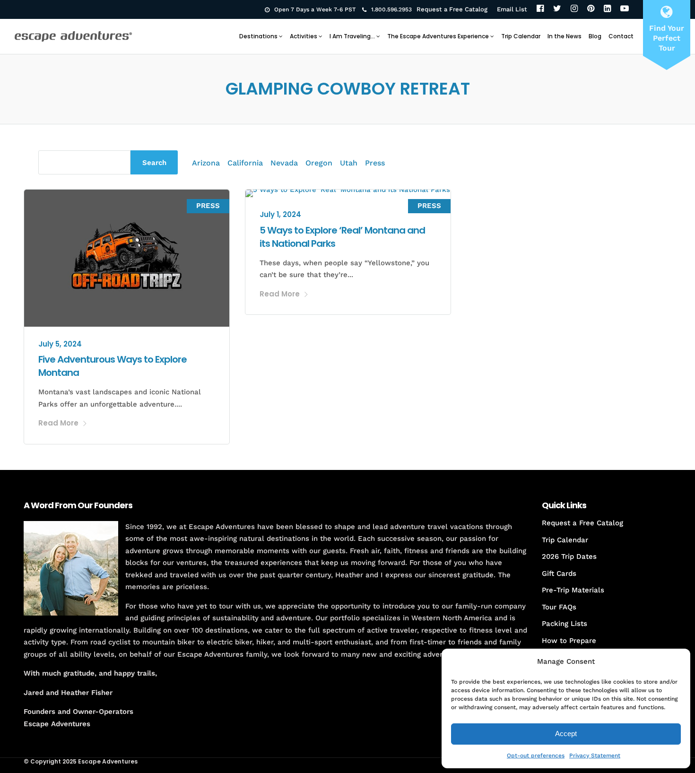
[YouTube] (624, 9)
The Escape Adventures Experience (438, 36)
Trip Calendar (520, 36)
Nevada (284, 162)
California (245, 162)
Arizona (206, 162)
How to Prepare (569, 640)
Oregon (318, 162)
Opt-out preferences (536, 755)
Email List (512, 9)
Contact (621, 36)
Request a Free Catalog (452, 9)
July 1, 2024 (280, 214)
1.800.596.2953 (391, 9)
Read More (58, 423)
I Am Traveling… (352, 36)
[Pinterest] (590, 9)
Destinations (258, 36)
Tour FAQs (559, 607)
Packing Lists (564, 623)
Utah (348, 162)
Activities (303, 36)
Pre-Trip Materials (573, 590)
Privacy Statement (594, 755)
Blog (595, 36)
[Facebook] (540, 9)
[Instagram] (574, 9)
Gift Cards (559, 573)
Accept (566, 734)
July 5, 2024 (60, 344)
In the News (564, 36)
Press (375, 162)
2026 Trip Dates (569, 556)
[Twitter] (557, 9)
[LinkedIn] (607, 9)
